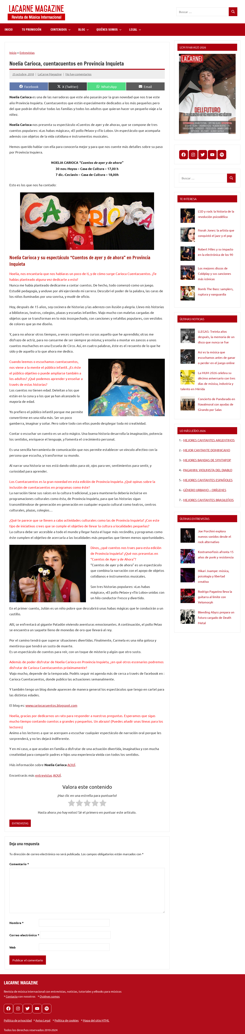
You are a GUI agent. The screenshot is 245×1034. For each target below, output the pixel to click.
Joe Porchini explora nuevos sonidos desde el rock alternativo (214, 536)
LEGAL (133, 29)
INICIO (9, 29)
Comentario (19, 864)
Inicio (12, 52)
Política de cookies (67, 1020)
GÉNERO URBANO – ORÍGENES (204, 490)
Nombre (16, 923)
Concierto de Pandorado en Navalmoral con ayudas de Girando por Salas (216, 404)
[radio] (71, 803)
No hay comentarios (78, 74)
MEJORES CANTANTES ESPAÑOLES (208, 480)
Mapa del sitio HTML (96, 1020)
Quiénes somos (50, 996)
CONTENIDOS (59, 29)
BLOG (81, 29)
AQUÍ (71, 765)
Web (12, 947)
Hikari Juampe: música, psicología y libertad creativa (213, 576)
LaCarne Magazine (50, 74)
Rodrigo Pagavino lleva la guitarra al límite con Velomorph (215, 596)
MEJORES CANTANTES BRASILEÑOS (208, 500)
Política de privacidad (18, 1020)
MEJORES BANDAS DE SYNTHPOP (207, 460)
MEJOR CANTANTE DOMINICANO (206, 450)
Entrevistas (27, 52)
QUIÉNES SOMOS (107, 29)
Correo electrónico (24, 935)
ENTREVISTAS (20, 823)
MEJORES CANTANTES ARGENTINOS (209, 440)
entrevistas (43, 775)
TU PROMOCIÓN (31, 29)
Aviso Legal (42, 1020)
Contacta (12, 996)
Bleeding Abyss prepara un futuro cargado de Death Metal (216, 617)
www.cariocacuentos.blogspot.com (51, 705)
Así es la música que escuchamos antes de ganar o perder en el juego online (216, 357)
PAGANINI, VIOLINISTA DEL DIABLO (207, 470)
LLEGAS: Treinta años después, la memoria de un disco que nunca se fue (216, 336)
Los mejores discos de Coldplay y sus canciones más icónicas (214, 273)
